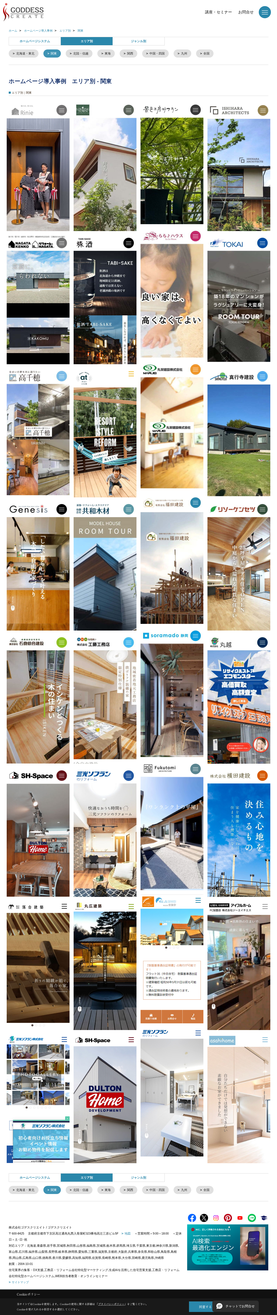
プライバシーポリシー (111, 1304)
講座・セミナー (218, 12)
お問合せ (246, 12)
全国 (206, 53)
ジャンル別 (138, 41)
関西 (130, 53)
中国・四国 (157, 53)
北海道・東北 (25, 53)
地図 (128, 1233)
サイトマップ (20, 1282)
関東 (54, 53)
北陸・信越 (80, 53)
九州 (184, 53)
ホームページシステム (35, 41)
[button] (235, 1306)
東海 (108, 53)
